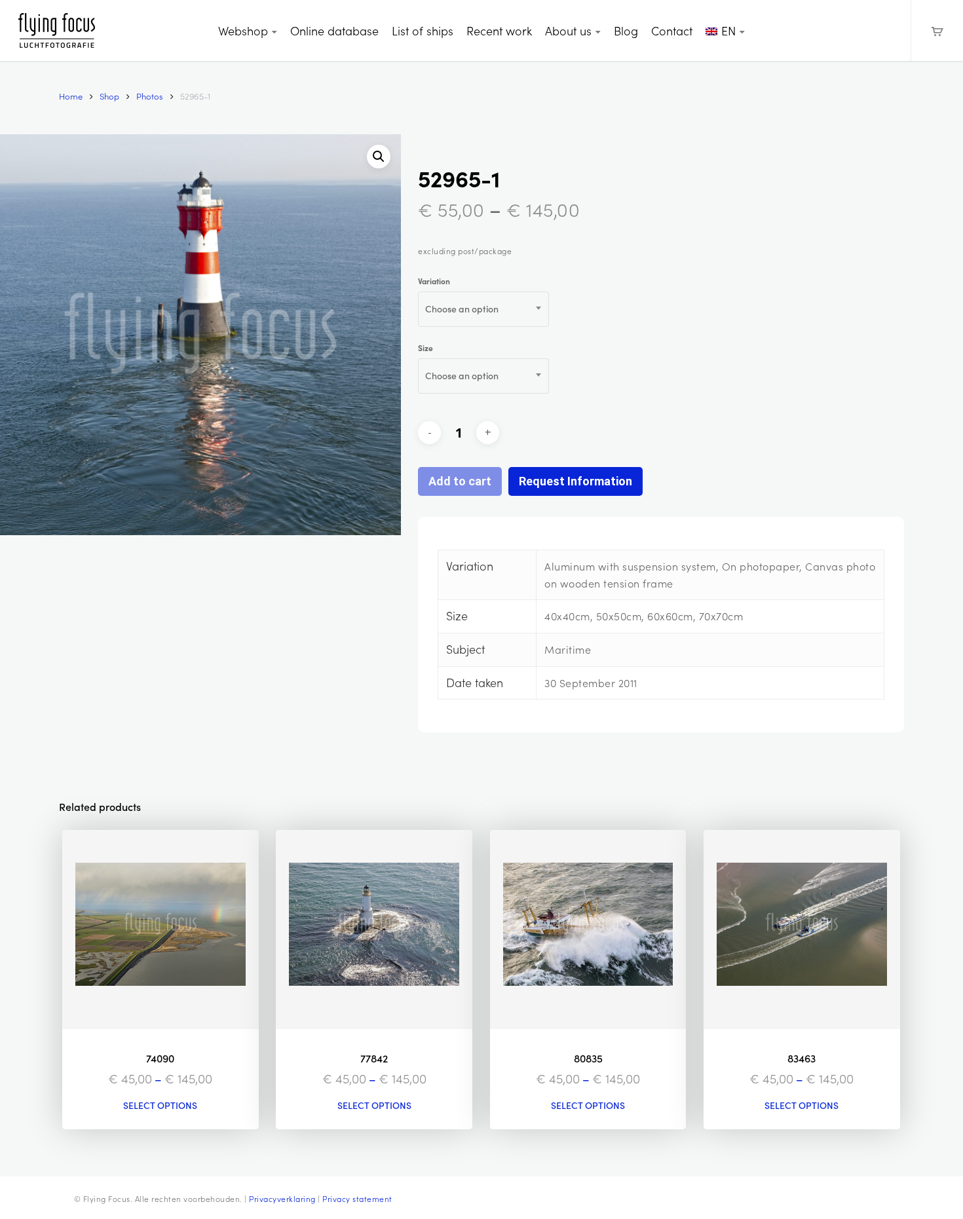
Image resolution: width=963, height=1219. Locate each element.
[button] (378, 156)
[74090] (160, 929)
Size (425, 348)
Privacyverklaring (282, 1198)
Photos (149, 96)
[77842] (374, 929)
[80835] (588, 929)
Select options (160, 1105)
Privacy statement (357, 1198)
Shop (109, 96)
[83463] (802, 929)
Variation (434, 281)
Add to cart (459, 481)
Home (71, 96)
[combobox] (483, 309)
